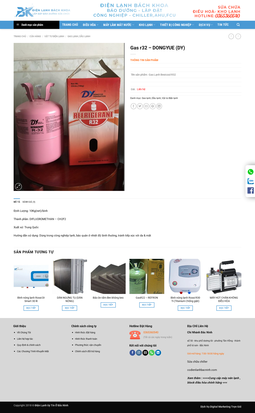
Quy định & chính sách (29, 345)
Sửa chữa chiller (197, 361)
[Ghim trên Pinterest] (153, 106)
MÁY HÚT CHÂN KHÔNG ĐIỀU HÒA (224, 299)
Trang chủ (70, 25)
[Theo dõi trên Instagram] (139, 353)
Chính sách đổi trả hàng (87, 351)
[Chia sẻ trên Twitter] (140, 106)
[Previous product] (238, 36)
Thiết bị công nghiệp (175, 25)
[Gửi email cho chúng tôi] (145, 353)
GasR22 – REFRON (147, 297)
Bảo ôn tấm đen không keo (108, 297)
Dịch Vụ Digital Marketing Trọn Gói (220, 406)
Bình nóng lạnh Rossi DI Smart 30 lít (31, 299)
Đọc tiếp (31, 308)
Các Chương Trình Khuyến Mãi (33, 351)
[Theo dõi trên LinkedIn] (158, 353)
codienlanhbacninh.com (202, 370)
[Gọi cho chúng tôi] (152, 353)
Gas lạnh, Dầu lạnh (79, 36)
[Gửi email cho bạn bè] (146, 106)
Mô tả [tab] (17, 202)
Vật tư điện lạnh (54, 36)
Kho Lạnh (146, 25)
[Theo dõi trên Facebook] (132, 353)
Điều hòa (89, 25)
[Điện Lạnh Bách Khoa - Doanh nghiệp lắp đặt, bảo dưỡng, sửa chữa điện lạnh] (42, 10)
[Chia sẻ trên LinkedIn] (159, 106)
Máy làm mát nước (117, 25)
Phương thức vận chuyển (88, 345)
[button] (238, 25)
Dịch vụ (204, 25)
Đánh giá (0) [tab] (29, 202)
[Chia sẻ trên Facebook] (133, 106)
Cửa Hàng (35, 36)
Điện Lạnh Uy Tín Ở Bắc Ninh (51, 405)
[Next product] (231, 36)
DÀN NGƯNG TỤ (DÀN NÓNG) (70, 299)
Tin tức (223, 25)
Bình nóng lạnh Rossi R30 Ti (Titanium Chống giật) (185, 299)
